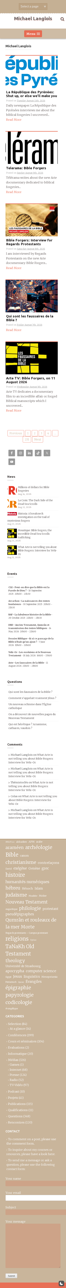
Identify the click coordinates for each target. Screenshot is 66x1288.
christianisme (21, 862)
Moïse (43, 895)
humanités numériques (27, 881)
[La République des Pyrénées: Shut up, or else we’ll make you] (32, 71)
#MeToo (10, 842)
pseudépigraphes (20, 914)
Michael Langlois (33, 18)
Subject (11, 1207)
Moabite (33, 895)
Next (37, 439)
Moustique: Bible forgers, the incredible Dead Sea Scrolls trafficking (35, 534)
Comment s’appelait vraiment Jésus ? (32, 698)
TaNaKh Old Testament (20, 950)
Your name (13, 1178)
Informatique (17, 1053)
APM (31, 841)
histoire (15, 875)
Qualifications (18, 1110)
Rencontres (16, 1122)
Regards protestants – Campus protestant (27, 933)
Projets (13, 1097)
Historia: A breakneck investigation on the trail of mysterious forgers (28, 517)
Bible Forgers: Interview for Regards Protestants (29, 242)
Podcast (13, 1091)
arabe (39, 841)
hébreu (13, 888)
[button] (61, 1283)
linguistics (32, 977)
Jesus (17, 976)
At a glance (17, 1028)
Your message (15, 1221)
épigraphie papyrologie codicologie (20, 995)
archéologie (38, 847)
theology (15, 960)
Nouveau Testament (27, 902)
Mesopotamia (49, 976)
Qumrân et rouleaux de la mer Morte (31, 923)
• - (29, 590)
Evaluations (16, 1047)
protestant (50, 909)
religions (17, 938)
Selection (14, 1024)
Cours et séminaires (22, 1041)
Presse (14, 1075)
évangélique (12, 1008)
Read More (13, 119)
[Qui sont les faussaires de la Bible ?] (32, 296)
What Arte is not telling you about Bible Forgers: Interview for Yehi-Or (37, 551)
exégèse (20, 868)
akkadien (21, 841)
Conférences (17, 1035)
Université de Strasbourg (23, 966)
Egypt (8, 977)
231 (27, 439)
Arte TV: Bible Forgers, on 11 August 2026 (30, 380)
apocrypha (15, 971)
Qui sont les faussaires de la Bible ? (29, 318)
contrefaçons (48, 863)
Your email (13, 1193)
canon (24, 855)
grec (45, 868)
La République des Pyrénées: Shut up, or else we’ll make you (31, 94)
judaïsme (16, 895)
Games (14, 1064)
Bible (12, 855)
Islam (39, 888)
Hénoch (27, 888)
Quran (21, 982)
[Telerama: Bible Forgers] (32, 147)
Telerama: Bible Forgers (26, 168)
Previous (16, 433)
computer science (41, 971)
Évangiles (34, 981)
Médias (13, 1060)
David (9, 868)
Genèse (34, 868)
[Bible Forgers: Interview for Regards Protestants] (32, 220)
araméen (15, 847)
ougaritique (11, 909)
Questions (15, 1116)
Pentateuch (11, 982)
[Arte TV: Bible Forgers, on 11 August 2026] (32, 358)
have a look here (43, 1154)
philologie (30, 908)
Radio (14, 1080)
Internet (15, 1069)
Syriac (33, 940)
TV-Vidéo (16, 1085)
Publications (17, 1104)
